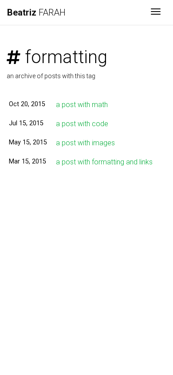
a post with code (82, 124)
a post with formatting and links (104, 162)
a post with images (85, 143)
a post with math (82, 104)
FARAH (36, 12)
